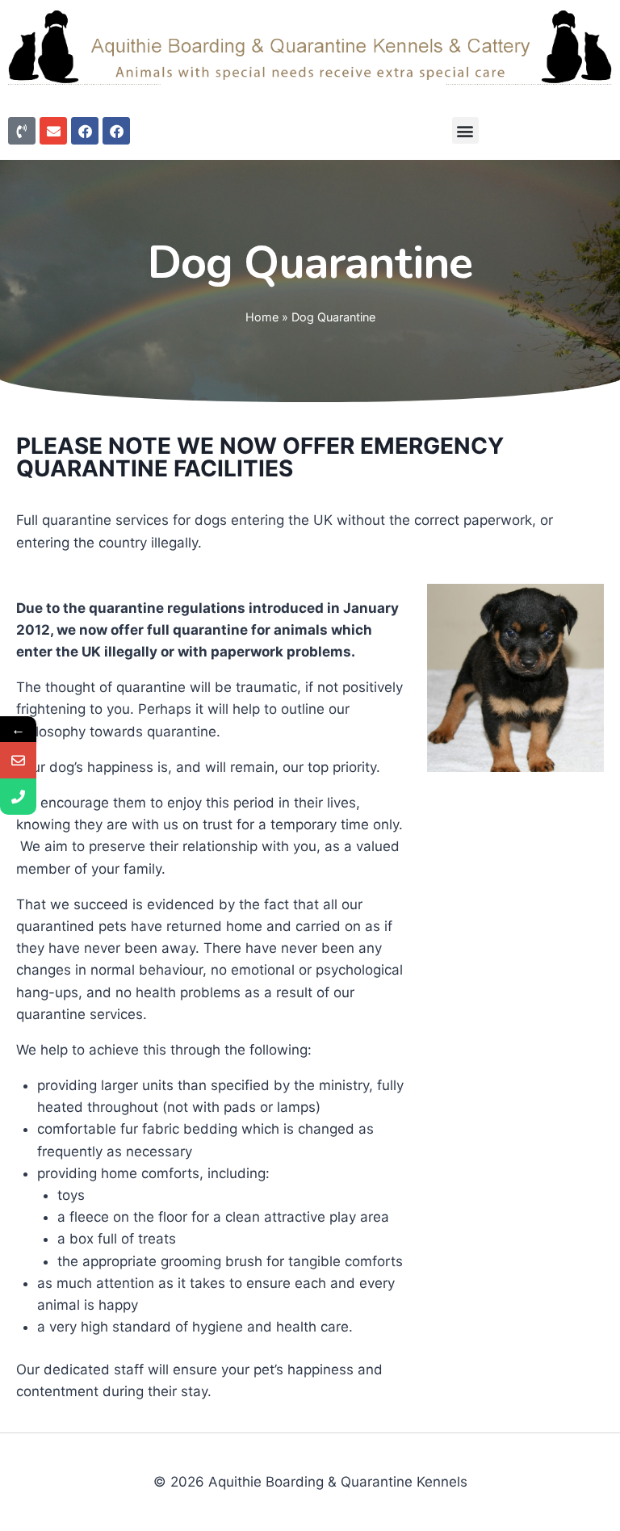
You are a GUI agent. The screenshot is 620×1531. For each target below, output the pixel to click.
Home (262, 317)
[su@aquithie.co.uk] (18, 760)
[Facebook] (84, 131)
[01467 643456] (18, 796)
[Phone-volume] (22, 131)
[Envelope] (53, 131)
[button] (465, 130)
